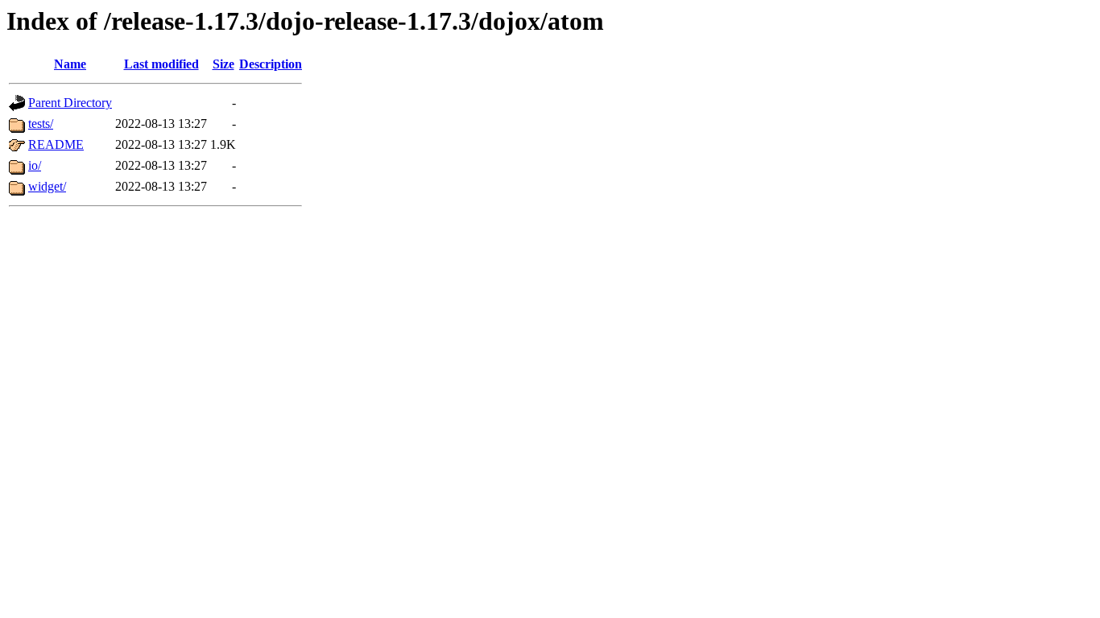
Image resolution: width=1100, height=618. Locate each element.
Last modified (161, 64)
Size (223, 64)
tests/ (40, 123)
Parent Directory (70, 102)
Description (270, 64)
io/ (34, 165)
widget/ (47, 186)
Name (70, 64)
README (56, 144)
